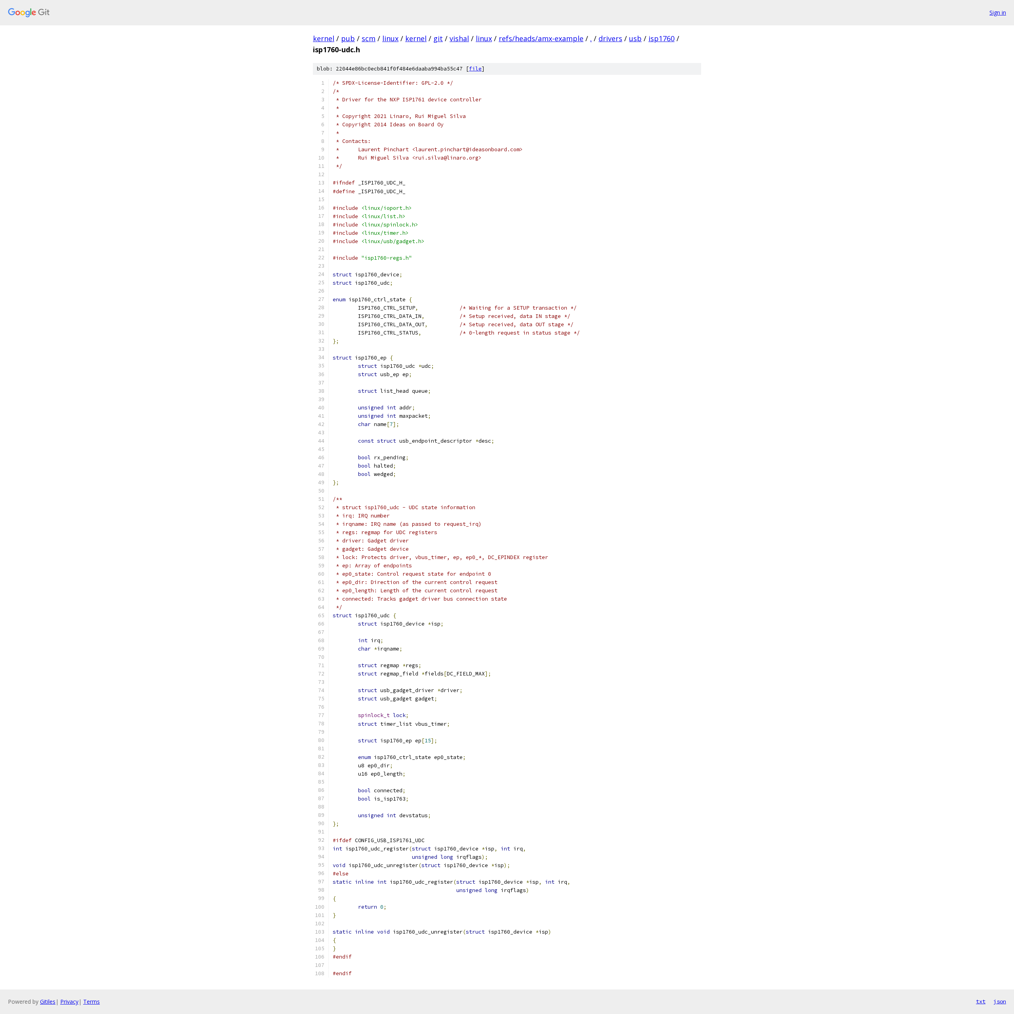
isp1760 (661, 38)
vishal (459, 38)
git (438, 38)
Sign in (997, 12)
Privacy (69, 1001)
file (475, 68)
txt (980, 1001)
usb (635, 38)
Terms (91, 1001)
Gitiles (47, 1001)
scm (368, 38)
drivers (610, 38)
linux (390, 38)
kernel (323, 38)
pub (348, 38)
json (999, 1001)
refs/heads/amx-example (541, 38)
